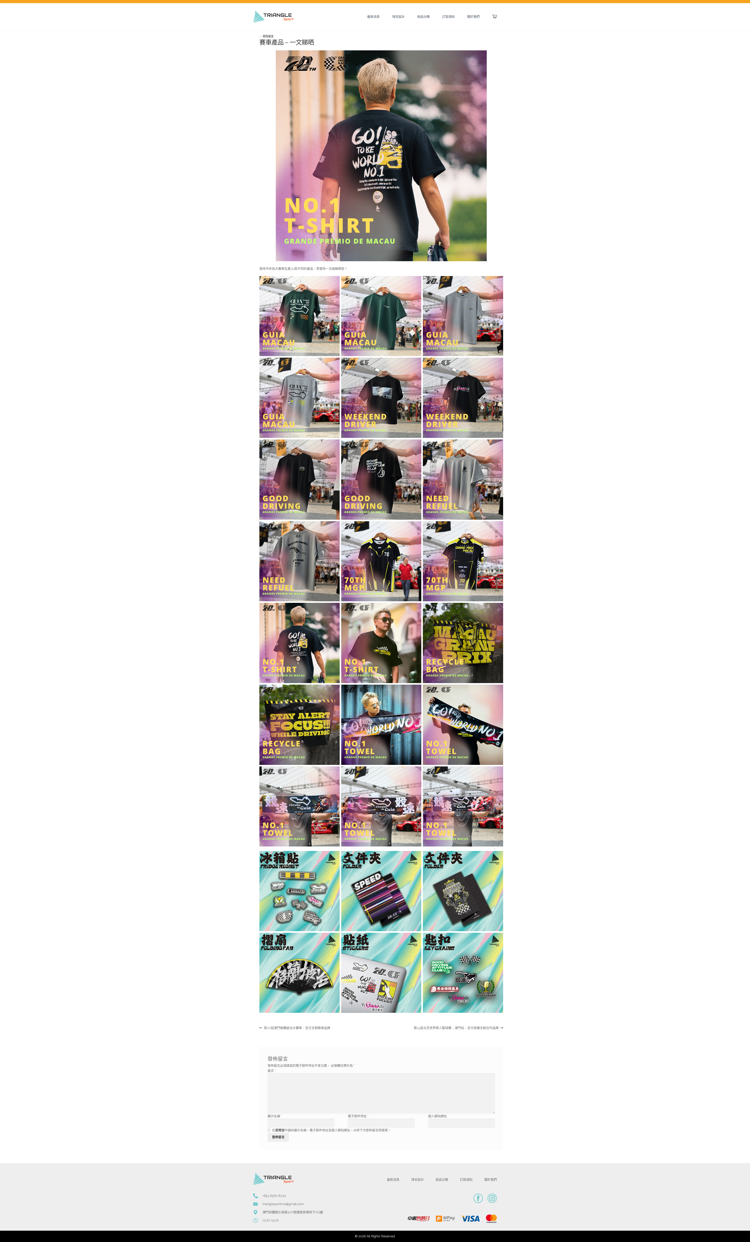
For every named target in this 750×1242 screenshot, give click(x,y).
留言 (272, 1071)
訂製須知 (448, 17)
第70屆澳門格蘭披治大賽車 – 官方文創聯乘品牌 (297, 1028)
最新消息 (373, 17)
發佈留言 (268, 36)
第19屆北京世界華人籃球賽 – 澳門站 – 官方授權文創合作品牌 (456, 1028)
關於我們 (473, 17)
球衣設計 (398, 17)
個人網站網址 (437, 1116)
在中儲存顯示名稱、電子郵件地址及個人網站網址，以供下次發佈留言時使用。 (331, 1130)
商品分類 (423, 17)
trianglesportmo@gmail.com (283, 1204)
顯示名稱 (275, 1116)
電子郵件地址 (358, 1116)
